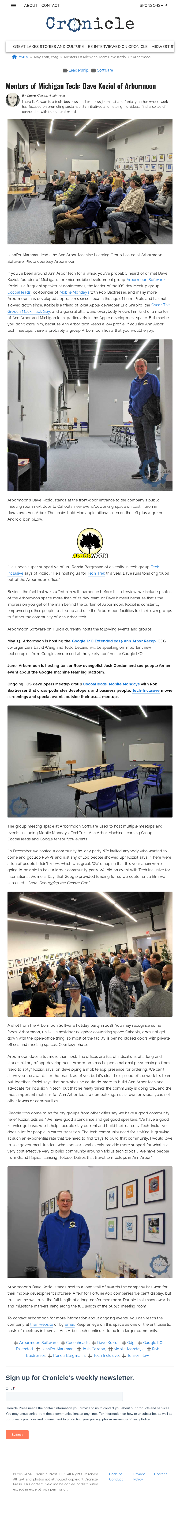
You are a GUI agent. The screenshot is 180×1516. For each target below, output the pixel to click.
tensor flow (138, 1355)
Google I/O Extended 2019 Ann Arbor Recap (114, 641)
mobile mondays (128, 1349)
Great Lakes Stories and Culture (48, 46)
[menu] (13, 5)
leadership (78, 70)
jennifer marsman (57, 1349)
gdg (131, 1342)
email (70, 1324)
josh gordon (93, 1349)
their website (41, 1324)
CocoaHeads (19, 292)
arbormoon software (38, 1342)
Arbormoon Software (146, 279)
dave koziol (107, 1342)
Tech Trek (96, 573)
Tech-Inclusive (146, 690)
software (105, 70)
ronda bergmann (69, 1355)
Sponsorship (153, 5)
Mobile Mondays (74, 292)
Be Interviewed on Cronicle (118, 46)
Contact (50, 5)
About (31, 5)
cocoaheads (77, 1342)
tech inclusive (106, 1355)
